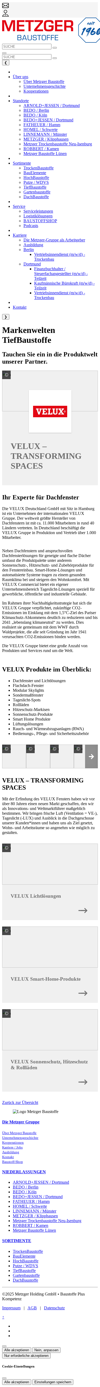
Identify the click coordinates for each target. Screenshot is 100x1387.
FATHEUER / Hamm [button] (41, 124)
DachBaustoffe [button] (36, 196)
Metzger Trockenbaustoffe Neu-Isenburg (47, 1220)
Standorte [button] (21, 100)
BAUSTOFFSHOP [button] (40, 220)
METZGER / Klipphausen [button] (46, 139)
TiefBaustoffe (24, 1270)
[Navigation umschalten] (4, 53)
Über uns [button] (20, 76)
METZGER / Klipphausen (35, 1216)
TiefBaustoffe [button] (34, 187)
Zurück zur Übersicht (20, 1102)
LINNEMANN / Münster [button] (45, 134)
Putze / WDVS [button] (36, 182)
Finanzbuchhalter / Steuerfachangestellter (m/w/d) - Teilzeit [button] (61, 274)
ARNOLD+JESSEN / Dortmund (41, 1182)
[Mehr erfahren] (83, 909)
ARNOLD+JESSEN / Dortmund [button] (51, 105)
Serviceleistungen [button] (38, 211)
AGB (32, 1308)
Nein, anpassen (46, 1350)
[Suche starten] (55, 48)
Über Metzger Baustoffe (19, 1133)
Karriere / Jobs (12, 1147)
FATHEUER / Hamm (31, 1201)
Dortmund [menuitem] (32, 264)
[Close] (4, 1378)
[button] (91, 757)
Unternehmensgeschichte (20, 1138)
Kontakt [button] (19, 307)
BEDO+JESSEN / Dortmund (38, 1196)
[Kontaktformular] (5, 7)
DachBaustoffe (25, 1280)
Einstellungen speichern (52, 1382)
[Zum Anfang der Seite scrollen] (4, 1346)
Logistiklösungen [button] (38, 216)
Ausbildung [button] (33, 245)
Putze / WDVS (25, 1265)
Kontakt (8, 1157)
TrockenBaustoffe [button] (38, 168)
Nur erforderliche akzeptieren (26, 1356)
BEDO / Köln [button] (35, 115)
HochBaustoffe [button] (36, 177)
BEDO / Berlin (25, 1187)
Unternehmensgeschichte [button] (44, 86)
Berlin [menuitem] (28, 249)
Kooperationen (13, 1142)
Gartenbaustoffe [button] (36, 192)
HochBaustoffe (25, 1261)
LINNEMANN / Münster (34, 1211)
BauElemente (24, 1256)
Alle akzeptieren (16, 1350)
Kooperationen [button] (36, 91)
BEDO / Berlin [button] (36, 110)
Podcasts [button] (30, 225)
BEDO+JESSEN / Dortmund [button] (48, 120)
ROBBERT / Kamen (30, 1225)
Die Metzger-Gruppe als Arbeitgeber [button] (54, 240)
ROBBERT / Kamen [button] (41, 148)
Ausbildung (10, 1152)
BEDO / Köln (25, 1192)
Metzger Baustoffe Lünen (34, 1230)
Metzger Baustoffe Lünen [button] (45, 153)
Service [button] (19, 206)
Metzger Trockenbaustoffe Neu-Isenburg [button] (57, 144)
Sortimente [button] (22, 163)
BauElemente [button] (34, 172)
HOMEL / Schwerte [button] (40, 129)
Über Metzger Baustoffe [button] (43, 81)
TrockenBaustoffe (28, 1251)
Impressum (11, 1308)
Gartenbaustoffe (26, 1275)
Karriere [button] (20, 235)
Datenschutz (54, 1308)
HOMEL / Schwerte (30, 1206)
